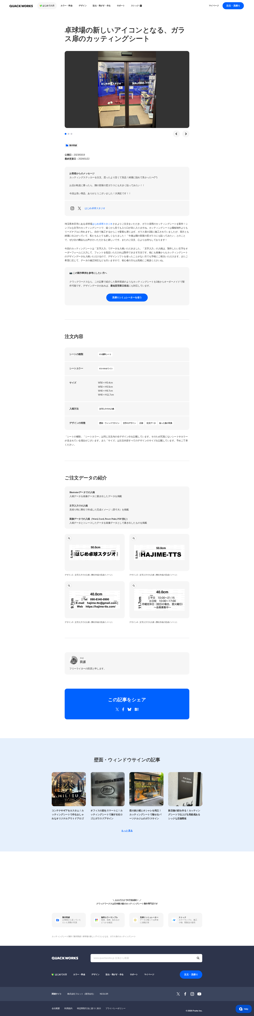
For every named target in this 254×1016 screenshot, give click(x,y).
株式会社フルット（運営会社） (81, 994)
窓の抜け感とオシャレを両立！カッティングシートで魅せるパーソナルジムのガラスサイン (145, 814)
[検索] (198, 958)
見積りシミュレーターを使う (127, 297)
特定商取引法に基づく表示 (89, 1008)
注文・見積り (233, 5)
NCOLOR (104, 994)
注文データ (151, 423)
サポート (121, 6)
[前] (176, 133)
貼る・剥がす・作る (102, 6)
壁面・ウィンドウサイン (109, 423)
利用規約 (68, 1008)
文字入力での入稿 (106, 409)
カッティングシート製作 (62, 936)
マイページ (214, 6)
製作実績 (73, 145)
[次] (185, 133)
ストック (135, 6)
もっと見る (127, 830)
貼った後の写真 (165, 423)
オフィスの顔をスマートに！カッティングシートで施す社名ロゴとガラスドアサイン (106, 814)
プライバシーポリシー (115, 1008)
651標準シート (105, 354)
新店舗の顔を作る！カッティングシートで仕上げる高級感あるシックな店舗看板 (184, 814)
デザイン (83, 6)
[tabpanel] (127, 89)
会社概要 (56, 1008)
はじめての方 (48, 6)
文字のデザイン (129, 423)
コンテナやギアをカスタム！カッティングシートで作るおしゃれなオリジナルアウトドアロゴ (68, 814)
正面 (141, 423)
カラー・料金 (66, 6)
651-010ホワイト (106, 368)
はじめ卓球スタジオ (95, 208)
